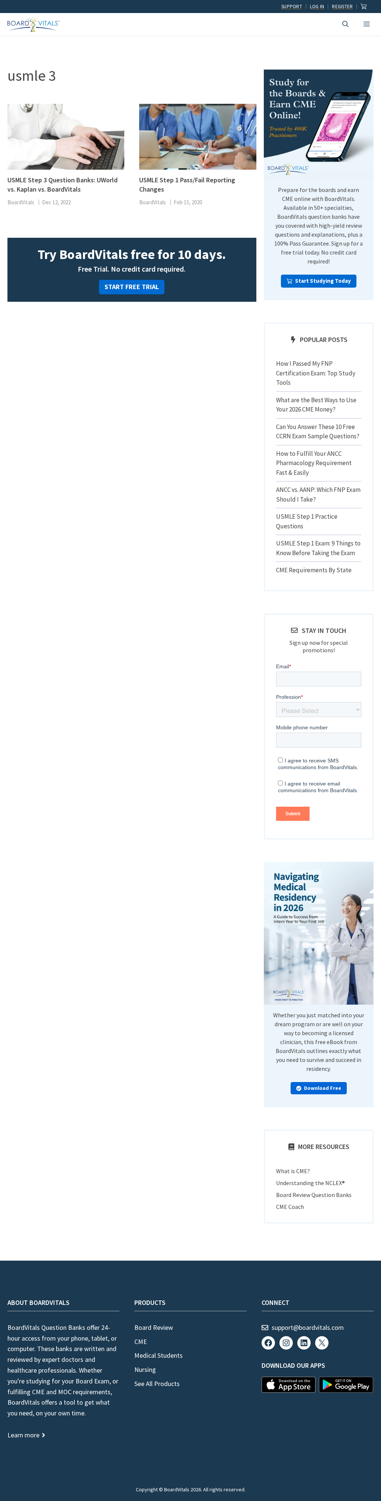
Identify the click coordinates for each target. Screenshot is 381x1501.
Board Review (153, 1327)
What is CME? (293, 1171)
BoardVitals (20, 202)
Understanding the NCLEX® (310, 1183)
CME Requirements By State (314, 570)
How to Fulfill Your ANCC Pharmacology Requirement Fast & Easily (314, 463)
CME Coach (290, 1206)
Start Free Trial (132, 286)
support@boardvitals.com (308, 1327)
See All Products (157, 1383)
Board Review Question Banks (314, 1194)
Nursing (145, 1369)
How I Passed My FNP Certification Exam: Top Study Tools (315, 373)
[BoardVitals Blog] (33, 24)
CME (140, 1341)
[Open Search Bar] (345, 24)
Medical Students (158, 1355)
